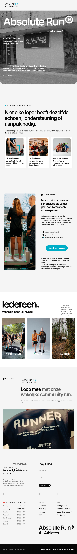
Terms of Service (45, 549)
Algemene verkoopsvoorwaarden (63, 549)
